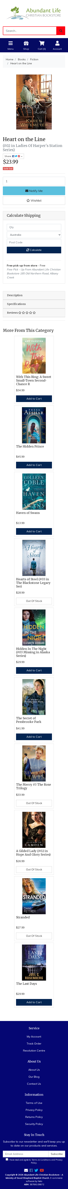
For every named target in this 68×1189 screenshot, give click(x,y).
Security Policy (34, 1124)
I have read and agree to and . (35, 1161)
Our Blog (34, 1076)
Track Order (34, 1043)
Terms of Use (34, 1103)
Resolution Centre (34, 1050)
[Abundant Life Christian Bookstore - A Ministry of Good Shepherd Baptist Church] (34, 13)
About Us (34, 1069)
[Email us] (26, 1170)
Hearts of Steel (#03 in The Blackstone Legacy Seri (33, 582)
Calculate (35, 250)
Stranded (23, 917)
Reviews (12, 312)
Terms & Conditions (41, 1159)
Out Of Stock (34, 601)
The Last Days (26, 984)
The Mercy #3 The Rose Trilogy (33, 786)
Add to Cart (34, 398)
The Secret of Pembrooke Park (28, 720)
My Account (34, 1036)
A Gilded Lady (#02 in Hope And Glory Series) (33, 852)
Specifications (16, 304)
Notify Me (35, 191)
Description (14, 295)
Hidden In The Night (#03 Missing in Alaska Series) (33, 652)
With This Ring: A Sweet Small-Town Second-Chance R (33, 380)
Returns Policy (34, 1117)
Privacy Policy (34, 1110)
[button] (34, 200)
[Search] (60, 30)
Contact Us (34, 1083)
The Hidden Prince (30, 446)
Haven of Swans (28, 513)
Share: (8, 156)
